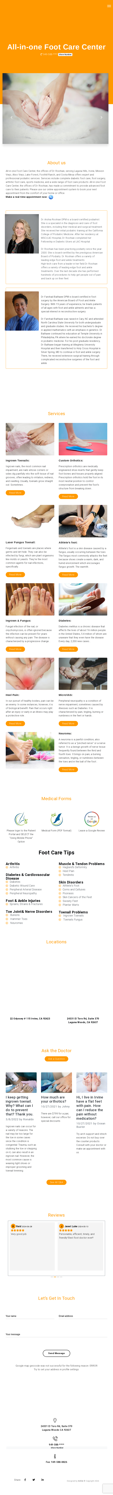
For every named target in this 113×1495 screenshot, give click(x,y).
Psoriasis (68, 893)
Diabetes (15, 881)
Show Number (65, 55)
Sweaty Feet (70, 900)
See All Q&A (56, 1182)
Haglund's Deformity (75, 867)
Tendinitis (68, 874)
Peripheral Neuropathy (23, 893)
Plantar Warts (71, 904)
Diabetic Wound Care (22, 885)
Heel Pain (68, 871)
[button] (11, 117)
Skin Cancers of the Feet (77, 897)
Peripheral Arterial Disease (26, 889)
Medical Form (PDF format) (57, 830)
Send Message (56, 1353)
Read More (15, 492)
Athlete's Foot (71, 885)
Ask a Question (56, 1058)
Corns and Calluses (74, 889)
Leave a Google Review (92, 830)
